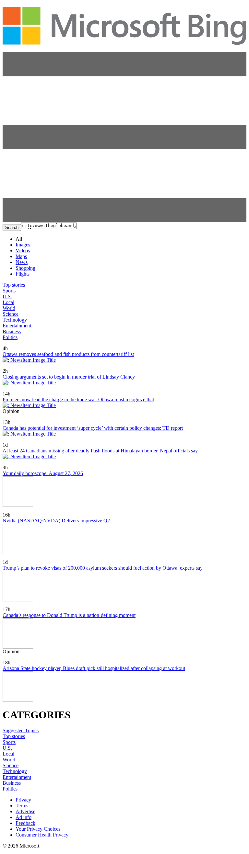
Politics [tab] (10, 337)
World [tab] (9, 308)
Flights (23, 274)
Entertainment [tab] (17, 325)
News (22, 262)
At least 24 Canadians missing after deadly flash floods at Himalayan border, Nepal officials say (100, 450)
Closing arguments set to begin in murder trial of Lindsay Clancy (69, 377)
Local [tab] (8, 302)
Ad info (23, 817)
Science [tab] (10, 314)
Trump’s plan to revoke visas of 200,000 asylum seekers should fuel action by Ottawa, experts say (103, 568)
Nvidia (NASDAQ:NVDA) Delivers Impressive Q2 (56, 520)
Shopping (25, 268)
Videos (23, 250)
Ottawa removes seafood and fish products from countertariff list (68, 354)
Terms (22, 805)
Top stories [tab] (14, 285)
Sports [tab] (9, 290)
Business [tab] (12, 331)
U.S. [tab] (7, 296)
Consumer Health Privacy (42, 834)
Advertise (25, 811)
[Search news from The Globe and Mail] (24, 344)
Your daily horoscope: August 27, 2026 (43, 473)
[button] (124, 220)
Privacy (23, 800)
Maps (21, 256)
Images (23, 244)
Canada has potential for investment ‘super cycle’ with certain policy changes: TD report (93, 428)
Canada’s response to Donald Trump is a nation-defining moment (69, 615)
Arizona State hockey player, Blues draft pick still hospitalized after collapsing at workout (94, 668)
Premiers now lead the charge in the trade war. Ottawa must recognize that (78, 399)
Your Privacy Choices (38, 829)
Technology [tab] (15, 320)
